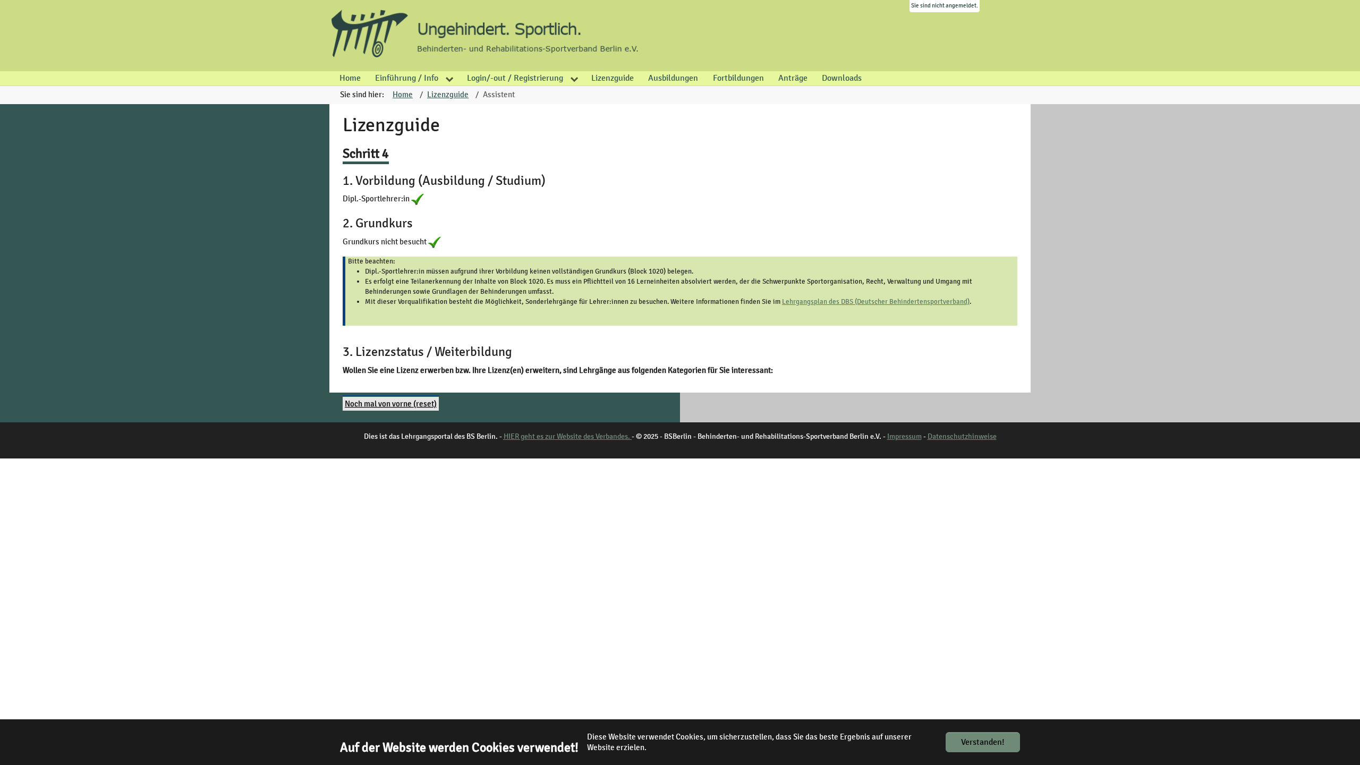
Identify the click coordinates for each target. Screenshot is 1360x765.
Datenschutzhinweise (962, 436)
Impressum (904, 436)
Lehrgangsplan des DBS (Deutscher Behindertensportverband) (876, 302)
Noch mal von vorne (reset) (391, 404)
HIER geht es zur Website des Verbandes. (568, 436)
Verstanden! (983, 742)
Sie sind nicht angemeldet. (944, 5)
